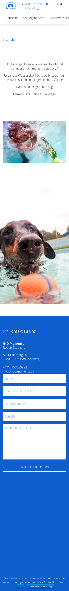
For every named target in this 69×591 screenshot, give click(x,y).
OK (20, 586)
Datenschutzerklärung (40, 586)
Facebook (53, 4)
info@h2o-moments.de (18, 371)
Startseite (11, 18)
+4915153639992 (34, 4)
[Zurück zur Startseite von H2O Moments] (11, 5)
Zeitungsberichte (33, 18)
